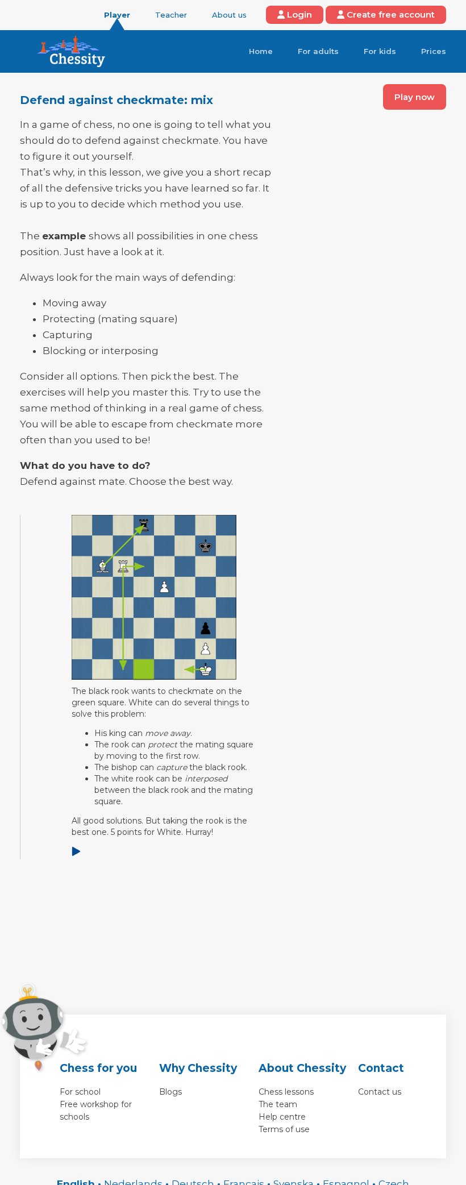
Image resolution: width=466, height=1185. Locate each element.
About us (229, 14)
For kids (380, 51)
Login (298, 14)
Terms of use (284, 1129)
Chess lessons (286, 1092)
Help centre (282, 1117)
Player (117, 14)
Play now (414, 97)
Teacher (171, 14)
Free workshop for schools (96, 1110)
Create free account (389, 14)
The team (278, 1104)
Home (261, 51)
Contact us (379, 1092)
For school (80, 1092)
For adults (318, 51)
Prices (433, 51)
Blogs (170, 1092)
